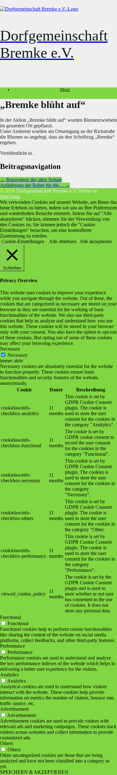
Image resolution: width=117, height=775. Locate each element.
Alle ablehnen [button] (62, 241)
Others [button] (6, 743)
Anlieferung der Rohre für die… (35, 185)
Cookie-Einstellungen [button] (23, 241)
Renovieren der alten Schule (31, 179)
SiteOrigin (10, 196)
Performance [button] (12, 646)
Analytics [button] (9, 674)
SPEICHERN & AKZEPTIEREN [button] (34, 772)
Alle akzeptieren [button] (96, 241)
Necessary (17, 355)
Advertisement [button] (14, 709)
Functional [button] (10, 617)
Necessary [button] (10, 348)
